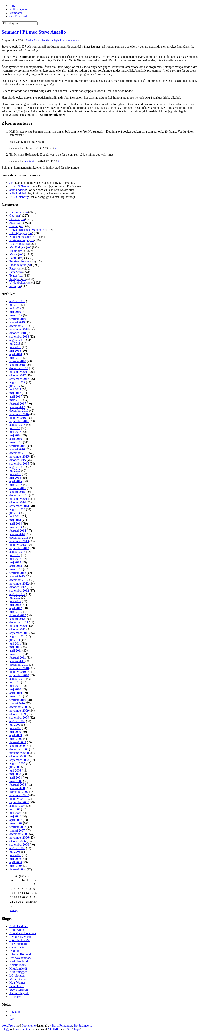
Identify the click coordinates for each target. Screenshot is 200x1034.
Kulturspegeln (18, 9)
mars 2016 (15, 442)
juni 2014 (15, 516)
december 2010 (18, 664)
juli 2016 (14, 428)
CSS (68, 1029)
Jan (11, 182)
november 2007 (19, 795)
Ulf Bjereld (16, 996)
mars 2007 (15, 823)
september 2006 (19, 844)
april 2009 (15, 735)
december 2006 (18, 834)
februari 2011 (17, 657)
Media (29, 40)
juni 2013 (15, 558)
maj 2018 (15, 350)
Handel (13, 226)
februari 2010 (17, 700)
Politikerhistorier (19, 261)
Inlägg (5, 1029)
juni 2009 (15, 728)
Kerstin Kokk (17, 965)
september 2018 (19, 336)
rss (26, 212)
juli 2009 (14, 724)
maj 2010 (15, 689)
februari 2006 (17, 869)
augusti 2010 (17, 678)
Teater (13, 275)
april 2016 (15, 438)
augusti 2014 (17, 509)
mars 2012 (15, 611)
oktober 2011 (17, 629)
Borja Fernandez (62, 1025)
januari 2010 (17, 703)
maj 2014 (15, 520)
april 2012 (15, 608)
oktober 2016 (17, 417)
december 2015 (18, 453)
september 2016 (19, 421)
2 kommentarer (74, 40)
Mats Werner (17, 982)
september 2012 (19, 590)
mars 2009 (15, 738)
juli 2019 (14, 304)
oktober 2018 (17, 333)
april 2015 (15, 481)
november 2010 (19, 668)
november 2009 (19, 710)
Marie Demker (18, 979)
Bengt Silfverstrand (21, 936)
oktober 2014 (17, 502)
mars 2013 (15, 569)
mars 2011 (15, 654)
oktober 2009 (17, 714)
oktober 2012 (17, 587)
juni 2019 (15, 308)
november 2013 (19, 541)
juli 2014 (14, 513)
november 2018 (19, 329)
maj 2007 (15, 816)
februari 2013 (17, 573)
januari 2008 (17, 788)
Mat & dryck (17, 247)
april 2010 (15, 692)
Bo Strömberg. (83, 1025)
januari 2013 (17, 576)
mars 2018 (15, 357)
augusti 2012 (17, 594)
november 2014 (19, 498)
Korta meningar (19, 240)
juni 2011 (15, 643)
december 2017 (18, 368)
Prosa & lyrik (17, 265)
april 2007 (15, 820)
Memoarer (15, 13)
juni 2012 (15, 601)
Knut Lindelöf (18, 968)
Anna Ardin (16, 929)
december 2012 (18, 580)
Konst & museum (20, 236)
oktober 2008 (17, 756)
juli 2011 (14, 640)
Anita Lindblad (18, 926)
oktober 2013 (17, 544)
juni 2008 (15, 770)
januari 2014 (17, 534)
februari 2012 (17, 615)
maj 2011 (15, 647)
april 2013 (15, 565)
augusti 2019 (17, 301)
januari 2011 (17, 661)
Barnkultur (16, 212)
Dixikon (14, 950)
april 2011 (15, 650)
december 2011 (18, 622)
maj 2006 (15, 858)
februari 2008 (17, 784)
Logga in (15, 1011)
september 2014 (19, 505)
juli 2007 (14, 809)
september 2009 (19, 717)
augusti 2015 (17, 467)
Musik (37, 40)
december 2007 (18, 791)
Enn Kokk (29, 161)
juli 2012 (14, 597)
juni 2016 (15, 431)
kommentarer (23, 1029)
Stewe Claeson (18, 989)
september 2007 (19, 802)
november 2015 (19, 456)
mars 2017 (15, 400)
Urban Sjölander (19, 186)
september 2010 (19, 675)
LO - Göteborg (18, 197)
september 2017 (19, 378)
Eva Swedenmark (20, 958)
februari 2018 (17, 361)
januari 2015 (17, 491)
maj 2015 (15, 477)
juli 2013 (14, 555)
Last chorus (16, 243)
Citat (12, 215)
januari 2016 (17, 449)
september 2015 (19, 463)
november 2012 (19, 583)
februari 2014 (17, 530)
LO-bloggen (17, 975)
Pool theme (29, 1025)
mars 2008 (15, 781)
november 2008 (19, 752)
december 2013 (18, 537)
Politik (45, 40)
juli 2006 (14, 851)
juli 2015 (14, 470)
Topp (77, 1029)
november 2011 (19, 625)
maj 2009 (15, 731)
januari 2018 (17, 364)
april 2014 (15, 523)
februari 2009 (17, 742)
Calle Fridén (17, 947)
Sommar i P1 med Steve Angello (34, 31)
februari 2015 (17, 488)
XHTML (53, 1029)
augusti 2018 (17, 340)
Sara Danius (16, 986)
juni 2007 (15, 812)
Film (12, 222)
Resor (13, 268)
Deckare (14, 219)
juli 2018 (14, 343)
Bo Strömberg (18, 943)
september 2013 (19, 548)
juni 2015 (15, 474)
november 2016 (19, 414)
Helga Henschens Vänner (25, 229)
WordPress (8, 1025)
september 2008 (19, 760)
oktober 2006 (17, 841)
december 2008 (18, 749)
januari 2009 (17, 745)
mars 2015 (15, 484)
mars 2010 (15, 696)
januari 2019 (17, 322)
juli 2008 (14, 767)
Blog (12, 5)
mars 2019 (15, 315)
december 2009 (18, 707)
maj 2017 (15, 393)
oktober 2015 (17, 460)
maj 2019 (15, 311)
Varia (12, 286)
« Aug (14, 910)
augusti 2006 (17, 848)
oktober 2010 (17, 671)
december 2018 (18, 326)
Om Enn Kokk (18, 16)
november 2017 (19, 371)
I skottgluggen (18, 233)
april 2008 (15, 777)
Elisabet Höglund (20, 954)
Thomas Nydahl (19, 993)
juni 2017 (15, 389)
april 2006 (15, 862)
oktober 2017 (17, 375)
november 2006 (19, 837)
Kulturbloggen (18, 972)
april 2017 (15, 396)
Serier (13, 272)
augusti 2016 (17, 424)
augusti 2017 (17, 382)
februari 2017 (17, 403)
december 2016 (18, 410)
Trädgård (15, 279)
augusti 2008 (17, 763)
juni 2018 (15, 347)
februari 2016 (17, 446)
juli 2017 (14, 386)
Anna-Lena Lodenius (22, 933)
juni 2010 (15, 685)
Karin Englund (18, 961)
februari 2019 (17, 318)
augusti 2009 (17, 721)
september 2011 (19, 633)
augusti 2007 (17, 805)
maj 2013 (15, 562)
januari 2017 (17, 407)
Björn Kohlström (19, 940)
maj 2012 (15, 604)
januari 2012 (17, 618)
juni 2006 (15, 855)
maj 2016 (15, 435)
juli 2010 (14, 682)
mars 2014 (15, 527)
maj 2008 (15, 774)
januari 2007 (17, 830)
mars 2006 (15, 865)
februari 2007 (17, 827)
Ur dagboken (57, 40)
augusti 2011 (17, 636)
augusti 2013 (17, 551)
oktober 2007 (17, 798)
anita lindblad (17, 190)
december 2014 (18, 495)
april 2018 (15, 354)
